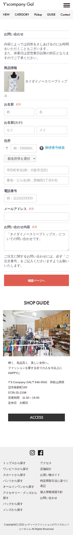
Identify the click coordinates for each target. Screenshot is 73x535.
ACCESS (36, 417)
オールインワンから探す (18, 486)
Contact (65, 14)
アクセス (46, 463)
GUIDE (51, 14)
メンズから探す (13, 509)
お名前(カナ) (13, 122)
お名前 (9, 104)
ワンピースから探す (16, 469)
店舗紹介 (46, 469)
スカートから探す (14, 474)
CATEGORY (22, 14)
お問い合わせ (48, 497)
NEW (6, 14)
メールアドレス (15, 209)
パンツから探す (13, 480)
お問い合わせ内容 (17, 227)
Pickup (38, 14)
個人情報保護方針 (51, 492)
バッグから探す (13, 503)
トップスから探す (14, 463)
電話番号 (10, 191)
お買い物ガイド (50, 474)
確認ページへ (36, 280)
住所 (7, 140)
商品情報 (10, 68)
